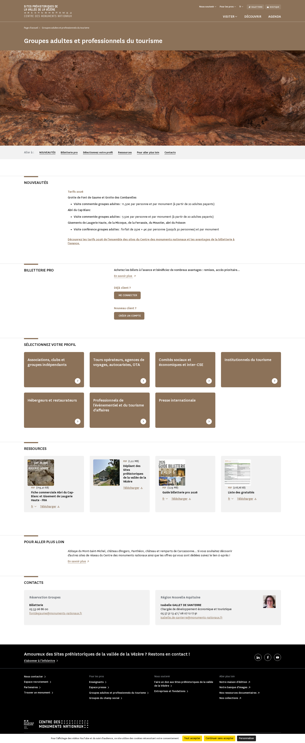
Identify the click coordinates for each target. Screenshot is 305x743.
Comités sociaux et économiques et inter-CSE (181, 362)
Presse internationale (177, 400)
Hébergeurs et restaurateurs (52, 400)
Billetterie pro (69, 152)
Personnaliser (246, 738)
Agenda (274, 16)
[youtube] (277, 657)
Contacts (170, 152)
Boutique (274, 7)
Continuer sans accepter (220, 738)
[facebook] (267, 657)
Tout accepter (192, 738)
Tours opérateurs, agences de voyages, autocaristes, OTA (118, 362)
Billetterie (257, 7)
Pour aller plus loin (148, 152)
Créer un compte (130, 315)
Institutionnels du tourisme (248, 359)
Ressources (125, 152)
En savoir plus (123, 276)
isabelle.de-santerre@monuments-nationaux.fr (192, 617)
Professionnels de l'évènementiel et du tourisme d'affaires (118, 405)
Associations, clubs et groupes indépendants (47, 362)
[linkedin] (258, 657)
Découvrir (252, 16)
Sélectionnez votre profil (98, 152)
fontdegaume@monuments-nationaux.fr (55, 613)
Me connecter (128, 295)
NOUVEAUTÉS (47, 152)
